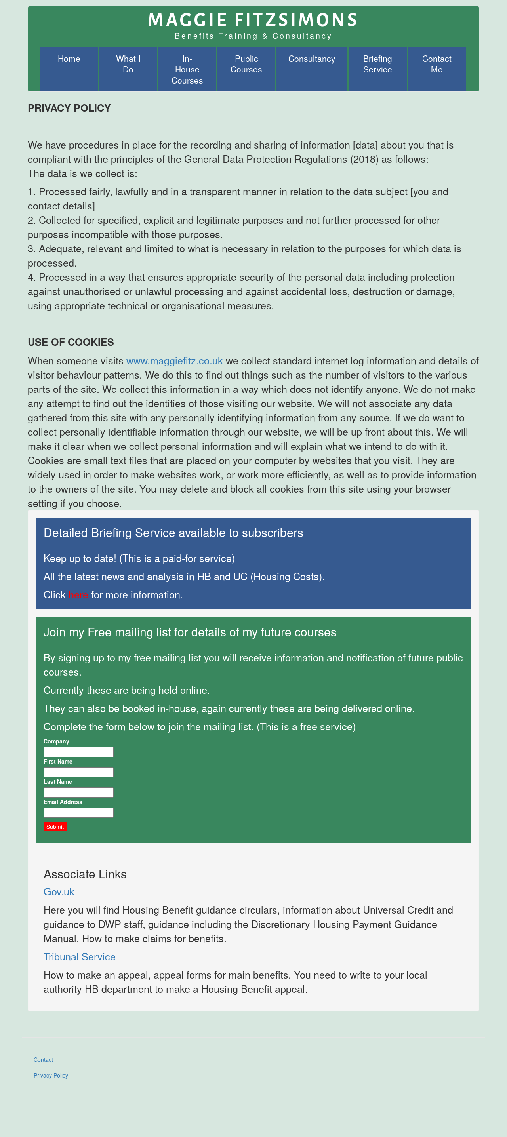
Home (69, 58)
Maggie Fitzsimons (253, 16)
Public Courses (246, 63)
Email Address (63, 802)
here (78, 594)
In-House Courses (187, 69)
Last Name (58, 781)
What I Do (128, 63)
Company (56, 741)
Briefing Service (377, 63)
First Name (58, 761)
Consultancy (311, 58)
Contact (43, 1059)
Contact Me (437, 63)
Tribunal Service (80, 956)
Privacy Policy (51, 1075)
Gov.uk (59, 891)
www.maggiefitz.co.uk (174, 360)
